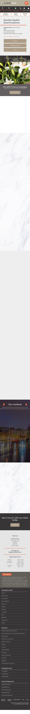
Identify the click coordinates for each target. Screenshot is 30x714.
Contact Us (15, 525)
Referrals (4, 617)
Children (4, 658)
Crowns (4, 647)
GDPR (3, 623)
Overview (15, 41)
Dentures (4, 652)
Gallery (3, 606)
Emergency (5, 636)
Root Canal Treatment (8, 639)
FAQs (15, 49)
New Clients (5, 595)
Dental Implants (6, 641)
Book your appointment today (11, 36)
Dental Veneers (6, 692)
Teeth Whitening (6, 689)
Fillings (3, 644)
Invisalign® (4, 671)
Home (5, 58)
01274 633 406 (15, 550)
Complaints (17, 699)
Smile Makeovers (8, 681)
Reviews (4, 609)
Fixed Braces (5, 674)
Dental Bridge (5, 649)
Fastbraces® (5, 676)
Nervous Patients (6, 655)
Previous (3, 404)
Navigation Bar (7, 590)
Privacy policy (3, 700)
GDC (23, 699)
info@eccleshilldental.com (15, 552)
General (16, 58)
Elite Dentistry (5, 601)
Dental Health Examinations (9, 630)
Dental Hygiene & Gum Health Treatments (13, 633)
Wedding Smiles (6, 684)
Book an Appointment (15, 250)
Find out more (15, 92)
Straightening (7, 668)
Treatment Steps (15, 45)
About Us (4, 604)
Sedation (4, 660)
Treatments (11, 58)
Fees (3, 614)
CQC (27, 699)
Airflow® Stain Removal (8, 663)
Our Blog (4, 612)
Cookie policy (10, 700)
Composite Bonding (7, 695)
